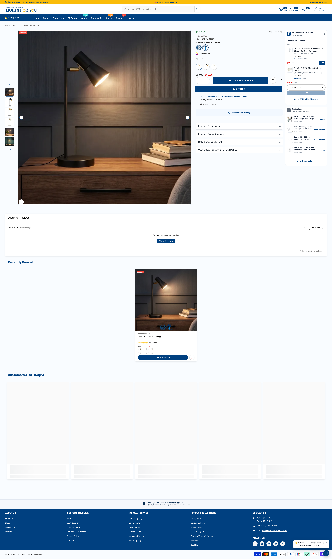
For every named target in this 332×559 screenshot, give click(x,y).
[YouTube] (275, 543)
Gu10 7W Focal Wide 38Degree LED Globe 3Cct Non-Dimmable (309, 49)
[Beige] (206, 67)
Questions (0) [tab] (26, 228)
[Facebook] (255, 543)
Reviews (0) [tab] (13, 228)
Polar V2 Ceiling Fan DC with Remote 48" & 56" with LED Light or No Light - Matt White (303, 128)
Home (7, 25)
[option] (104, 117)
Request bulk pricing (241, 112)
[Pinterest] (268, 543)
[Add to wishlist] (191, 357)
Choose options (163, 357)
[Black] (214, 67)
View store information (209, 104)
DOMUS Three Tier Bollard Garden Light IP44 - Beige (304, 117)
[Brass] (199, 67)
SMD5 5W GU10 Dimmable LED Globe (307, 69)
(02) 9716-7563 (271, 525)
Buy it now (239, 89)
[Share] (280, 80)
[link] (273, 80)
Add (322, 63)
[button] (21, 118)
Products (17, 25)
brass (140, 351)
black (152, 351)
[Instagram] (262, 543)
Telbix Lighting (201, 36)
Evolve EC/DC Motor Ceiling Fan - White (302, 138)
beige (146, 351)
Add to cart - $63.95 (241, 80)
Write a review (166, 241)
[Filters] (305, 228)
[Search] (197, 9)
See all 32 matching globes (306, 99)
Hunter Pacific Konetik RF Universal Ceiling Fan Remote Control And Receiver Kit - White (305, 148)
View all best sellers (306, 161)
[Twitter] (282, 543)
